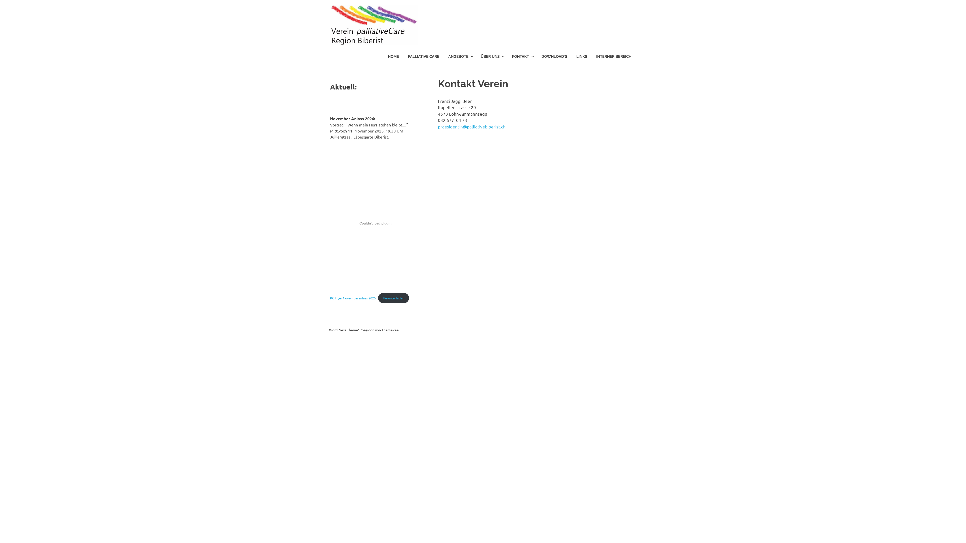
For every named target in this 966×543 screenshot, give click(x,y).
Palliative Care (423, 56)
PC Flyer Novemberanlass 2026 (353, 298)
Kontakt (520, 56)
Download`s (554, 56)
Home (393, 56)
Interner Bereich (613, 56)
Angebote (458, 56)
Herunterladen (393, 298)
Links (581, 56)
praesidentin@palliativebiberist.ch (472, 126)
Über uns (490, 56)
